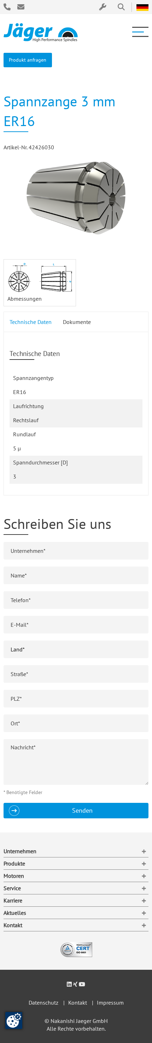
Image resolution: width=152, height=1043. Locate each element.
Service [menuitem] (12, 888)
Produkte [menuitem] (14, 863)
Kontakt (77, 1002)
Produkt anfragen (27, 59)
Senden (82, 810)
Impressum (110, 1002)
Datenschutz (43, 1002)
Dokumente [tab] (77, 321)
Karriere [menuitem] (13, 900)
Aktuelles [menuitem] (15, 912)
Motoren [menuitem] (14, 875)
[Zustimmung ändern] (13, 1020)
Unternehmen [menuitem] (20, 851)
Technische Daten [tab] (31, 321)
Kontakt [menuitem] (13, 925)
